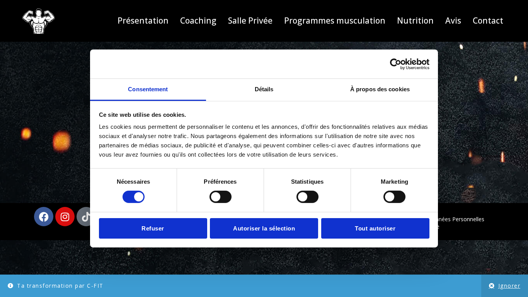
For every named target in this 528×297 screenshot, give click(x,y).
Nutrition (415, 20)
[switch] (220, 197)
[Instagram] (65, 216)
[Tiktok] (86, 216)
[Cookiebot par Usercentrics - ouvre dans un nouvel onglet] (395, 64)
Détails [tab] (264, 89)
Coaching (198, 20)
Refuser (152, 228)
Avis (453, 20)
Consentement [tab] (148, 89)
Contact (488, 20)
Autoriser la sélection (264, 228)
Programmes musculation (334, 20)
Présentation (143, 20)
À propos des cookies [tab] (380, 89)
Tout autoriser (375, 228)
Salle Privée (250, 20)
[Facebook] (43, 216)
